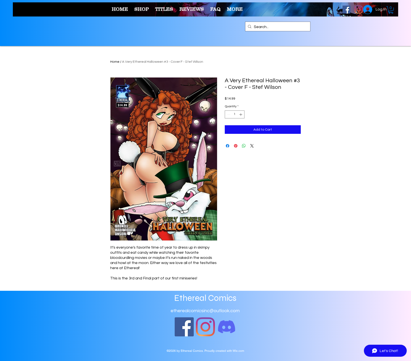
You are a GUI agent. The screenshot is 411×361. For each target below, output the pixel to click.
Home (114, 61)
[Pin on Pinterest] (235, 145)
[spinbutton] (234, 114)
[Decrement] (228, 114)
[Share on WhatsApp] (243, 145)
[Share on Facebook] (227, 145)
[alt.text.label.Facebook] (346, 9)
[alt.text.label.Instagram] (359, 9)
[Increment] (241, 114)
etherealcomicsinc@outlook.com (205, 310)
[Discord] (226, 326)
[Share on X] (252, 145)
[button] (390, 9)
